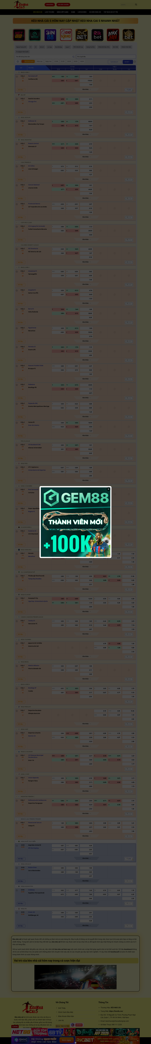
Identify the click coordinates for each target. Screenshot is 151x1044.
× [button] (108, 489)
